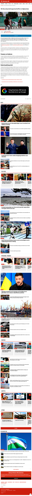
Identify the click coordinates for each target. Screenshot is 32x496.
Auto (1, 252)
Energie (24, 3)
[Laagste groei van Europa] (20, 412)
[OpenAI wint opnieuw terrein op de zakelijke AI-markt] (5, 327)
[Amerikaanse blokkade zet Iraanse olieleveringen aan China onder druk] (5, 159)
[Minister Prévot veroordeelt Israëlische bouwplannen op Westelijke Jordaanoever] (7, 174)
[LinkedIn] (5, 484)
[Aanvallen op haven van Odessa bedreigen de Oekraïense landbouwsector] (16, 300)
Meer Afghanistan (22, 469)
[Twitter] (3, 484)
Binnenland (2, 377)
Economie (6, 3)
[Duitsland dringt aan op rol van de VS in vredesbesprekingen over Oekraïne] (5, 164)
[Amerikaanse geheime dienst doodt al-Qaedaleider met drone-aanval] (2, 462)
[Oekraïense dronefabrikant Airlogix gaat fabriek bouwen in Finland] (5, 243)
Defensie (2, 289)
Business (2, 205)
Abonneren (2, 482)
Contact (2, 492)
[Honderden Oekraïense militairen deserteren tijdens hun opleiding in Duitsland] (5, 216)
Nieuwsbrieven (10, 482)
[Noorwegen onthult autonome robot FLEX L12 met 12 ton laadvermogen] (5, 333)
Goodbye (14, 490)
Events (14, 482)
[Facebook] (1, 484)
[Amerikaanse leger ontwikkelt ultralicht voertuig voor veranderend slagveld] (5, 368)
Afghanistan (2, 29)
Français (2, 486)
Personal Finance (16, 3)
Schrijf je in (16, 478)
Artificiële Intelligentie (3, 331)
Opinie (29, 3)
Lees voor (16, 35)
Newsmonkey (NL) (3, 490)
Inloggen (6, 482)
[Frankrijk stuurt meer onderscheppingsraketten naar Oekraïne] (16, 137)
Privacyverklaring (3, 483)
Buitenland (2, 121)
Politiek (9, 3)
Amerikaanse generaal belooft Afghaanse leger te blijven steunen (12, 79)
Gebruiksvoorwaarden (23, 482)
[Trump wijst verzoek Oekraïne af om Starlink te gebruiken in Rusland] (5, 126)
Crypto (27, 3)
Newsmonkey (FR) (9, 490)
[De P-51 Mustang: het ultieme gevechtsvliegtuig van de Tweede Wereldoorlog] (5, 322)
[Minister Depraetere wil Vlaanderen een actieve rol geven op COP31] (20, 174)
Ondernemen (2, 3)
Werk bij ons (17, 482)
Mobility (20, 3)
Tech (12, 3)
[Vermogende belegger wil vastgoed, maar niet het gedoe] (7, 412)
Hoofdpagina (2, 5)
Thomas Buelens (8, 31)
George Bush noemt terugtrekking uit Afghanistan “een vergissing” (12, 81)
